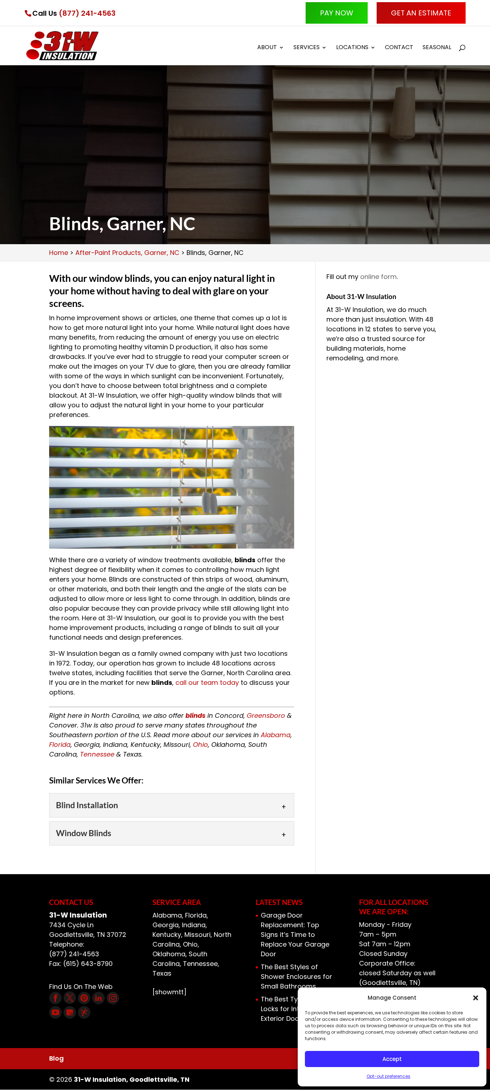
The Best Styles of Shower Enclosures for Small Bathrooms (296, 976)
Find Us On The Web (81, 986)
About (267, 48)
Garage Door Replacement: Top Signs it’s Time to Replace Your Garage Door (295, 934)
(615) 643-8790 (88, 963)
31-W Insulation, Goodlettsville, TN (131, 1079)
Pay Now (336, 12)
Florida (60, 744)
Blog (56, 1058)
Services (306, 48)
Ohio (200, 744)
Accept (392, 1059)
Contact (399, 48)
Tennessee (97, 754)
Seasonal (437, 48)
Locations (352, 48)
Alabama (276, 734)
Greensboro (266, 715)
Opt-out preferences (388, 1076)
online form (378, 276)
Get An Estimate (421, 12)
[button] (475, 997)
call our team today (207, 682)
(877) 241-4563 (87, 13)
